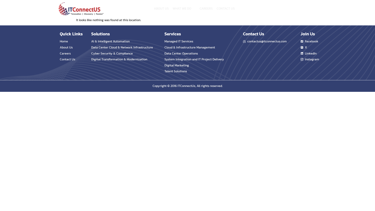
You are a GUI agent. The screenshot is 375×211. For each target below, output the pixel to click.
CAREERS (206, 8)
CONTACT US (226, 8)
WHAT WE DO (182, 8)
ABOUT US (161, 8)
